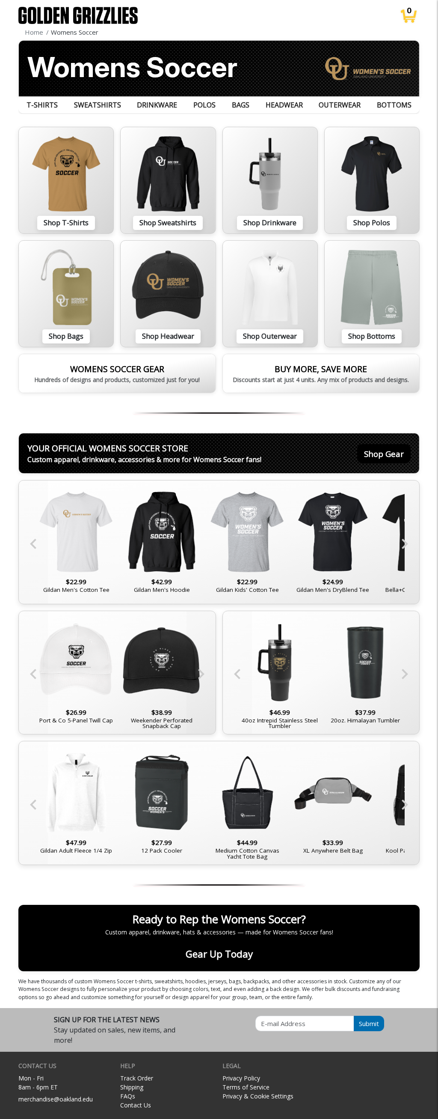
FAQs (127, 1096)
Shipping (131, 1087)
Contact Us (135, 1105)
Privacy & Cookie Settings (257, 1096)
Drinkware (157, 105)
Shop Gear (384, 453)
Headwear (284, 105)
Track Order (136, 1078)
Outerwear (340, 105)
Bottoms (394, 105)
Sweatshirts (97, 105)
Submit (369, 1023)
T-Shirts (42, 105)
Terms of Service (245, 1087)
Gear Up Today (219, 954)
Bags (240, 105)
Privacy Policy (241, 1078)
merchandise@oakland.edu (55, 1099)
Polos (204, 105)
